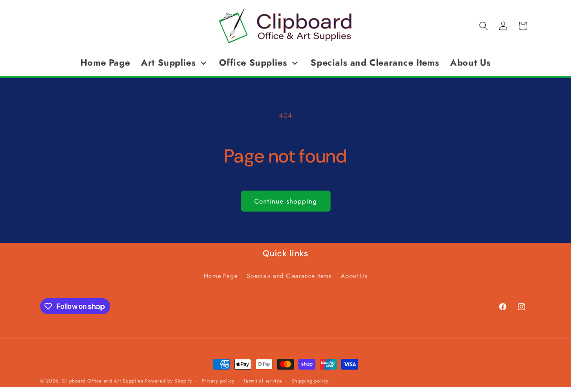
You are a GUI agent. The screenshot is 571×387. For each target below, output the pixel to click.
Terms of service (263, 380)
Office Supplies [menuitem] (253, 62)
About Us (354, 275)
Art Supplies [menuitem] (168, 62)
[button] (483, 26)
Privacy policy (218, 380)
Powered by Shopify (168, 380)
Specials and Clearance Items (289, 275)
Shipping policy (310, 380)
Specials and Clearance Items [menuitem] (374, 62)
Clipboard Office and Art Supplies (102, 380)
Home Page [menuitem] (105, 62)
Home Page (220, 275)
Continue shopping (285, 201)
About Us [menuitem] (470, 62)
